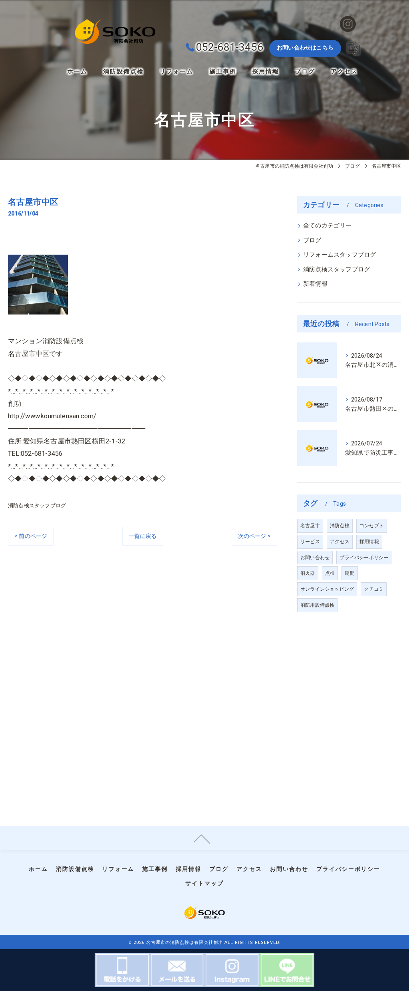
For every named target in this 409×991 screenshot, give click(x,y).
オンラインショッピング (327, 589)
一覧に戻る (143, 536)
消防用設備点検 (317, 605)
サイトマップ (204, 883)
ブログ (312, 240)
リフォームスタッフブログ (339, 254)
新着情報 (315, 284)
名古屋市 (310, 525)
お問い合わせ (315, 557)
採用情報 (369, 541)
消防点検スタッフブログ (37, 505)
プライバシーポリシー (364, 557)
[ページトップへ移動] (202, 838)
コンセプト (371, 525)
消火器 (307, 573)
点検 (330, 573)
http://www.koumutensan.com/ (52, 416)
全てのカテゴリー (327, 225)
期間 (349, 573)
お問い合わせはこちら (305, 47)
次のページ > (254, 536)
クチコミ (373, 589)
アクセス (339, 541)
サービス (310, 541)
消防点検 (339, 525)
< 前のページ (30, 536)
